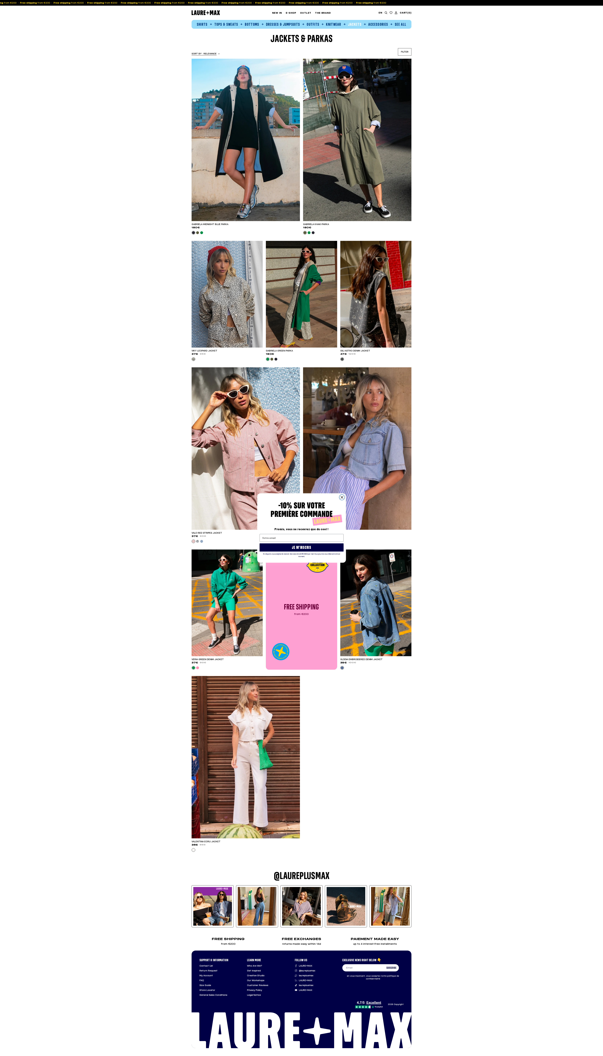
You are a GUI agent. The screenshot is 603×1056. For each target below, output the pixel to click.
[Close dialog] (342, 497)
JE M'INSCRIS (301, 547)
